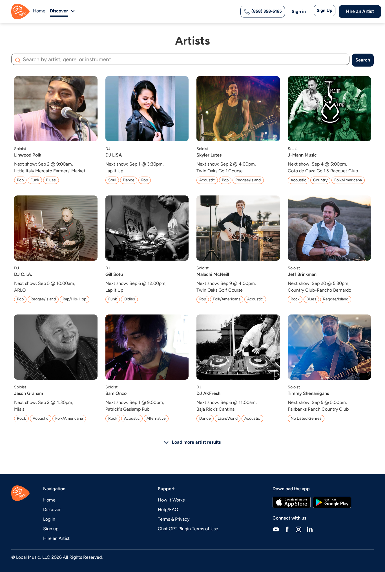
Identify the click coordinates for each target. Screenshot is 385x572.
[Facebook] (287, 529)
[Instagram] (298, 529)
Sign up (50, 528)
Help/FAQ (168, 509)
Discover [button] (59, 11)
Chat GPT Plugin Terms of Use (188, 528)
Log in (49, 519)
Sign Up (324, 10)
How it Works (171, 500)
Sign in (299, 11)
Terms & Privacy (173, 519)
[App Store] (291, 502)
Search (362, 60)
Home (39, 11)
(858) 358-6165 (266, 11)
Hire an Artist (360, 11)
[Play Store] (332, 502)
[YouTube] (276, 529)
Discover (52, 509)
